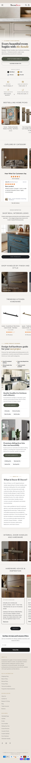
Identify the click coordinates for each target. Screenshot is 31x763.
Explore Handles (10, 405)
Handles (3, 718)
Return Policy (5, 679)
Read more (5, 621)
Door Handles (5, 723)
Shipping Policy (5, 676)
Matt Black (12, 71)
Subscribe (15, 650)
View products (15, 256)
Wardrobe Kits (17, 461)
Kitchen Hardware (9, 599)
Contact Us (4, 698)
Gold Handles (17, 414)
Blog (3, 703)
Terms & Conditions (6, 686)
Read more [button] (8, 194)
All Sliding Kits (8, 461)
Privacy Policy (5, 683)
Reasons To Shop (6, 701)
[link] (15, 199)
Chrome (12, 74)
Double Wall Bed (5, 733)
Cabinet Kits (7, 464)
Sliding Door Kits (15, 63)
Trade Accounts (5, 706)
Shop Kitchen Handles (14, 58)
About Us (4, 696)
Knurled (22, 74)
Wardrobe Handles (6, 738)
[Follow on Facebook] (2, 743)
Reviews (3, 708)
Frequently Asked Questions (8, 688)
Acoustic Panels (5, 731)
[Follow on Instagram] (6, 743)
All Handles (7, 411)
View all (15, 628)
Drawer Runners (5, 728)
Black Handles (8, 414)
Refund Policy (5, 681)
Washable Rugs (5, 716)
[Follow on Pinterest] (10, 743)
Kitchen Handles (16, 411)
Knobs (3, 721)
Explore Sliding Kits (11, 455)
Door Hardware (5, 736)
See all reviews (15, 203)
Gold (21, 71)
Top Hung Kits (16, 464)
